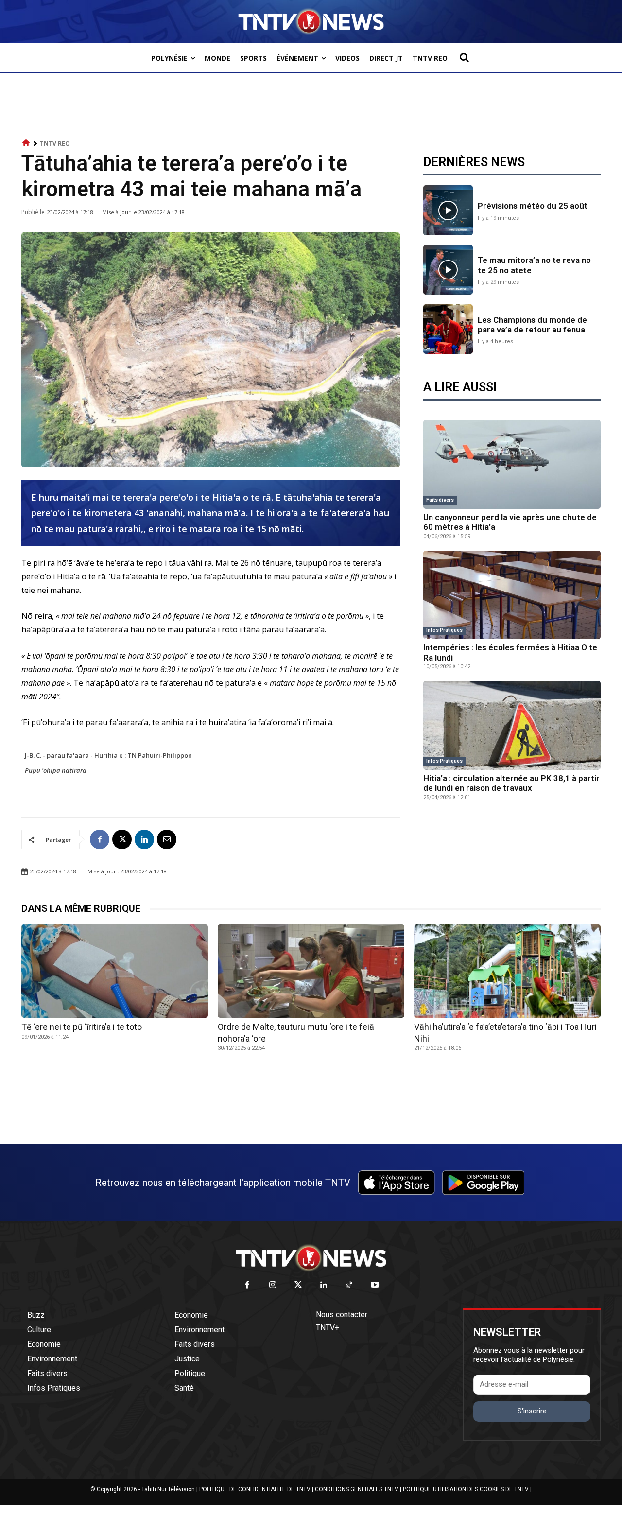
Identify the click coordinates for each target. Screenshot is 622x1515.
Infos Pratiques (444, 630)
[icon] (26, 143)
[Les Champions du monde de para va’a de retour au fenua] (448, 329)
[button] (464, 57)
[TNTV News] (311, 1257)
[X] (122, 839)
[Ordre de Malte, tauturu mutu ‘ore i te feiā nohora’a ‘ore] (311, 971)
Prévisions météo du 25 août (532, 205)
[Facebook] (99, 839)
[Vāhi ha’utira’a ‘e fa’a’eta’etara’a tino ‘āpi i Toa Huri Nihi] (507, 971)
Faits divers (440, 500)
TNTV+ (327, 1327)
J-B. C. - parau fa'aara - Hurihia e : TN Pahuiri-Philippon (108, 755)
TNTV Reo (55, 143)
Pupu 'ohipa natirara (55, 770)
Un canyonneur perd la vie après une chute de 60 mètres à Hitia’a (510, 522)
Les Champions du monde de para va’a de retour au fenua (532, 324)
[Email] (166, 839)
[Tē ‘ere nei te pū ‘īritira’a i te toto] (114, 971)
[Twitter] (298, 1285)
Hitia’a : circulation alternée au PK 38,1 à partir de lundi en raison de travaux (511, 783)
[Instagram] (272, 1285)
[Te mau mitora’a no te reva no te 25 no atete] (448, 270)
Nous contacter (341, 1314)
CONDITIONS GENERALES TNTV (356, 1489)
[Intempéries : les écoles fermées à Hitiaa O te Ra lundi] (512, 595)
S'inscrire (532, 1411)
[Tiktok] (349, 1285)
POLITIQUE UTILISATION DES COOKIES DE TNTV (466, 1489)
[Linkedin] (144, 839)
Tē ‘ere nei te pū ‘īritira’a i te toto (81, 1027)
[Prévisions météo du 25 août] (448, 210)
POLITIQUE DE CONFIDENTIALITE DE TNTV (255, 1489)
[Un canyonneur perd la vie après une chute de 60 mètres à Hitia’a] (512, 464)
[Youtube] (374, 1285)
